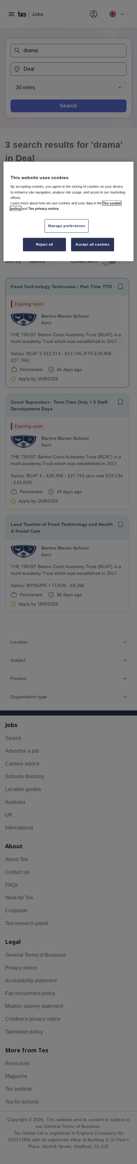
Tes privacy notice (43, 208)
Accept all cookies (92, 244)
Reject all (44, 244)
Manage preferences (66, 225)
